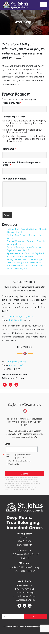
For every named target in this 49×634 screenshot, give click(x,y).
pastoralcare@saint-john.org (21, 316)
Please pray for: (12, 103)
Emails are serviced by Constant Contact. (22, 489)
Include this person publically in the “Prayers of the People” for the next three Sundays (25, 139)
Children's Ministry (24, 455)
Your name (9, 149)
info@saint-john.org (17, 361)
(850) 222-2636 (16, 320)
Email (7, 443)
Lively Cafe (22, 458)
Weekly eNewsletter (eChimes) (20, 461)
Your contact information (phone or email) (22, 163)
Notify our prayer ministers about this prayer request (24, 131)
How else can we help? (15, 178)
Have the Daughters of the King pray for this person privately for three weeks (26, 123)
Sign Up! (24, 473)
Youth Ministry (14, 464)
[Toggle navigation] (43, 4)
